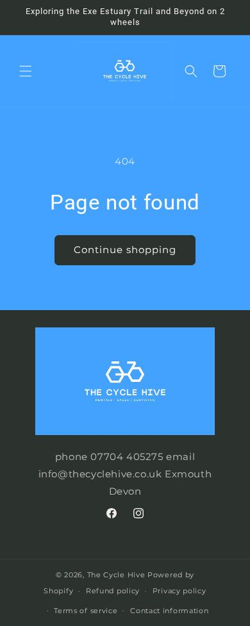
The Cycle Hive (116, 574)
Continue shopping (125, 249)
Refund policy (113, 590)
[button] (26, 71)
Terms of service (85, 610)
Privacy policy (179, 590)
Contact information (169, 610)
